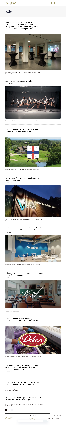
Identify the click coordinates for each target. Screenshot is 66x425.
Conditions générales (8, 418)
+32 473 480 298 (32, 418)
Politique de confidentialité (9, 417)
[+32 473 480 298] (51, 3)
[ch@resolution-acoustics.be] (54, 3)
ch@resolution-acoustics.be (32, 419)
